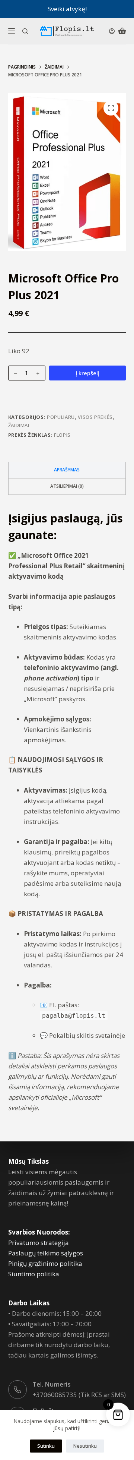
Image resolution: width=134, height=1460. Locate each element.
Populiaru (61, 417)
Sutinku (46, 1445)
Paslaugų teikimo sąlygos (45, 1253)
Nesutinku (85, 1445)
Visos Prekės (95, 417)
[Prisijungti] (112, 31)
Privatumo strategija (38, 1242)
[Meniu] (11, 31)
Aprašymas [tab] (67, 470)
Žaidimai (18, 425)
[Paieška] (25, 31)
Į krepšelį (87, 373)
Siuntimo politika (33, 1274)
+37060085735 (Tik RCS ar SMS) (79, 1394)
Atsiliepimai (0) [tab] (67, 486)
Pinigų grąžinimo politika (45, 1263)
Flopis (62, 435)
